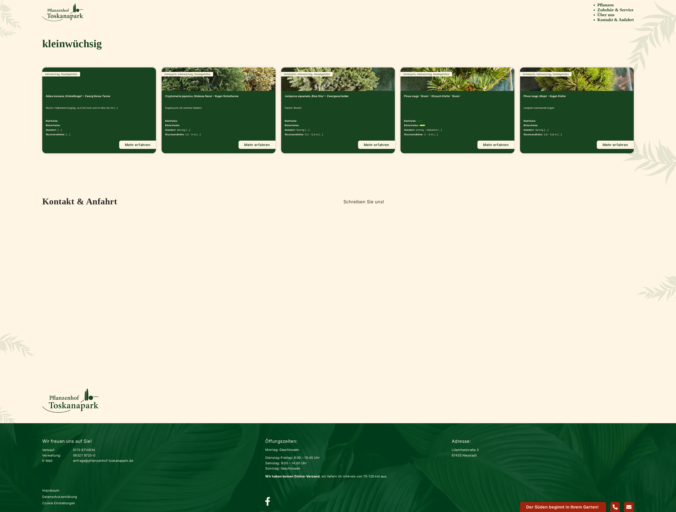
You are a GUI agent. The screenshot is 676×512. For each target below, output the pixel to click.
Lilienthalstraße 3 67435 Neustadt (465, 452)
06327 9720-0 (84, 455)
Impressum (50, 490)
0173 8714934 (84, 450)
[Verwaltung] (615, 507)
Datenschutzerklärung (59, 497)
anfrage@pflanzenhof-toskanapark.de (103, 460)
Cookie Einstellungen (58, 503)
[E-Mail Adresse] (629, 507)
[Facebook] (267, 501)
